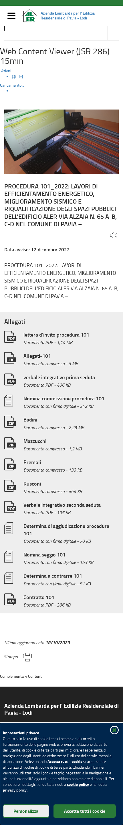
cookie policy (78, 784)
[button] (113, 236)
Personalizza (25, 811)
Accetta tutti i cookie (84, 811)
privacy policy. (15, 790)
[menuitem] (67, 76)
